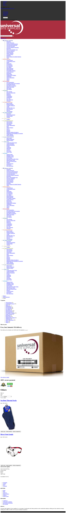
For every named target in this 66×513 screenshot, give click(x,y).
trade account (6, 496)
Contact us (5, 500)
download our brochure (8, 503)
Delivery (5, 495)
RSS (4, 3)
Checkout (5, 15)
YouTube (5, 5)
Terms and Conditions (7, 501)
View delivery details (5, 377)
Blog (4, 491)
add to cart (3, 431)
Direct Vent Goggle (7, 434)
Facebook (5, 1)
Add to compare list (16, 431)
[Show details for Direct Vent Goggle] (14, 464)
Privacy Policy (6, 493)
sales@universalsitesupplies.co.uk (7, 8)
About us (5, 492)
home (4, 490)
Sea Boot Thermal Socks (9, 400)
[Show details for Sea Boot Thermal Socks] (9, 430)
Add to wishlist (9, 431)
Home (4, 295)
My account (5, 11)
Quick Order (5, 12)
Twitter (4, 2)
